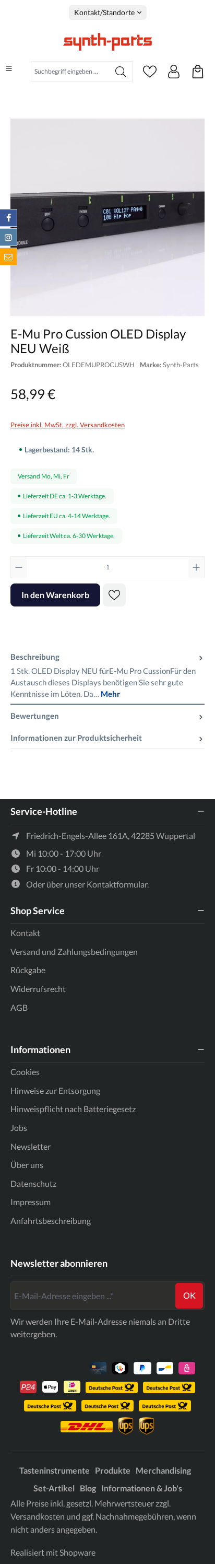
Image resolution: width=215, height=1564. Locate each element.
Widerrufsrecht (38, 989)
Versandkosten (37, 1516)
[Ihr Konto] (174, 71)
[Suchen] (121, 71)
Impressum (30, 1202)
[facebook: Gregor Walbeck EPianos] (8, 217)
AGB (19, 1007)
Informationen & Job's (141, 1488)
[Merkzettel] (150, 71)
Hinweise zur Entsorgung (55, 1090)
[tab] (107, 675)
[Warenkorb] (198, 71)
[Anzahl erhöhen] (196, 567)
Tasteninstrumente (54, 1470)
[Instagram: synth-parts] (8, 237)
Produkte (112, 1470)
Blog (88, 1488)
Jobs (18, 1128)
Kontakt (25, 933)
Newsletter (30, 1146)
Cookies (25, 1072)
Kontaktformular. (118, 884)
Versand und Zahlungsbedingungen (74, 951)
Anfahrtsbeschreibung (50, 1220)
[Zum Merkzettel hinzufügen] (114, 594)
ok (189, 1295)
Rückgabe (27, 970)
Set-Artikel (54, 1488)
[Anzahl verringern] (19, 567)
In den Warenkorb (55, 595)
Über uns (26, 1165)
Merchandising (163, 1470)
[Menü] (9, 68)
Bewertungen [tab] (34, 715)
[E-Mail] (8, 256)
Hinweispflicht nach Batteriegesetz (73, 1109)
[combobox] (70, 71)
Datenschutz (33, 1183)
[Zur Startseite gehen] (107, 42)
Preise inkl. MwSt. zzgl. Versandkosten (67, 425)
